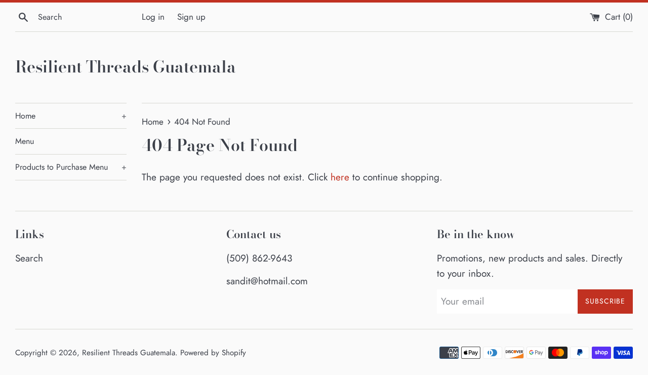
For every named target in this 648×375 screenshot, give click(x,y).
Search (29, 258)
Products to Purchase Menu (71, 167)
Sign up (191, 17)
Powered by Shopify (213, 352)
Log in (153, 17)
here (340, 177)
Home (71, 116)
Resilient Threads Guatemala (125, 67)
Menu (24, 141)
